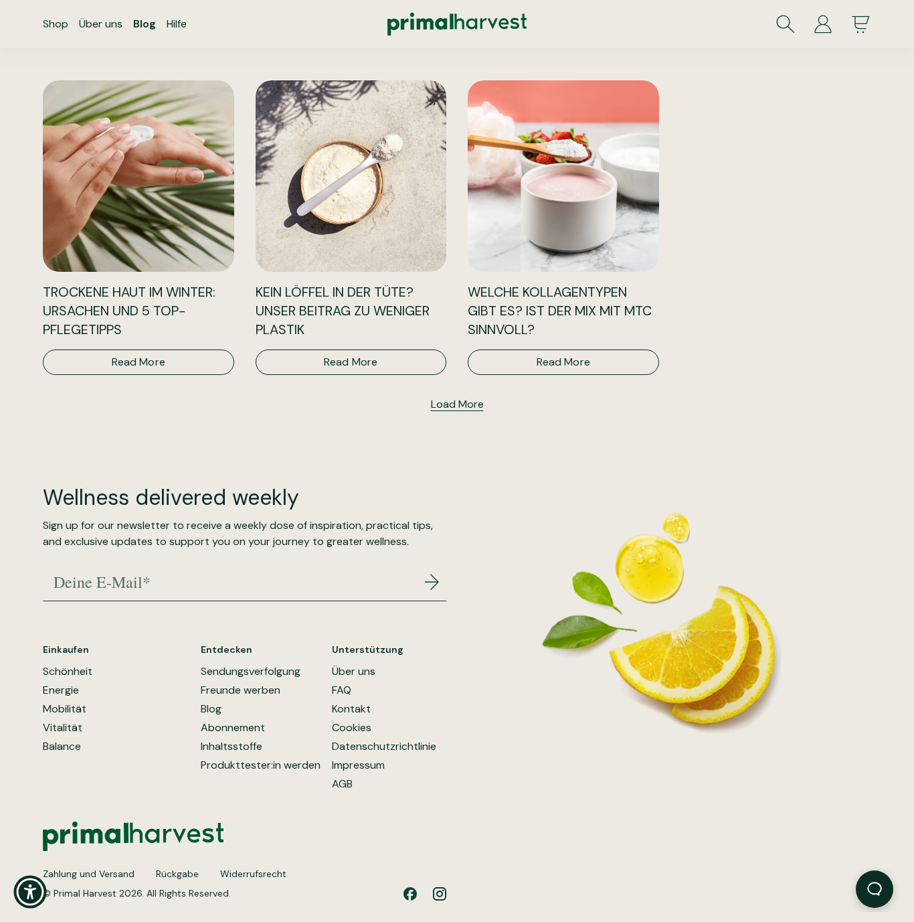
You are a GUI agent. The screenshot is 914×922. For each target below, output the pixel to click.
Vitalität (62, 728)
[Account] (823, 24)
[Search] (785, 24)
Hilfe (177, 24)
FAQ (341, 690)
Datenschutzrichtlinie (384, 746)
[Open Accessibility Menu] (30, 892)
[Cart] (860, 24)
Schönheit (67, 671)
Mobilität (64, 709)
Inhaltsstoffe (231, 746)
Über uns (100, 24)
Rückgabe (177, 874)
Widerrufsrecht (253, 874)
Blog (144, 24)
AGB (342, 784)
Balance (62, 746)
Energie (61, 690)
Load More (457, 404)
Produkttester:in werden (261, 765)
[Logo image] (457, 24)
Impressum (358, 765)
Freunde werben (240, 690)
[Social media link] (410, 894)
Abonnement (233, 728)
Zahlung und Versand (88, 874)
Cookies (351, 728)
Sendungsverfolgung (250, 671)
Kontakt (351, 709)
